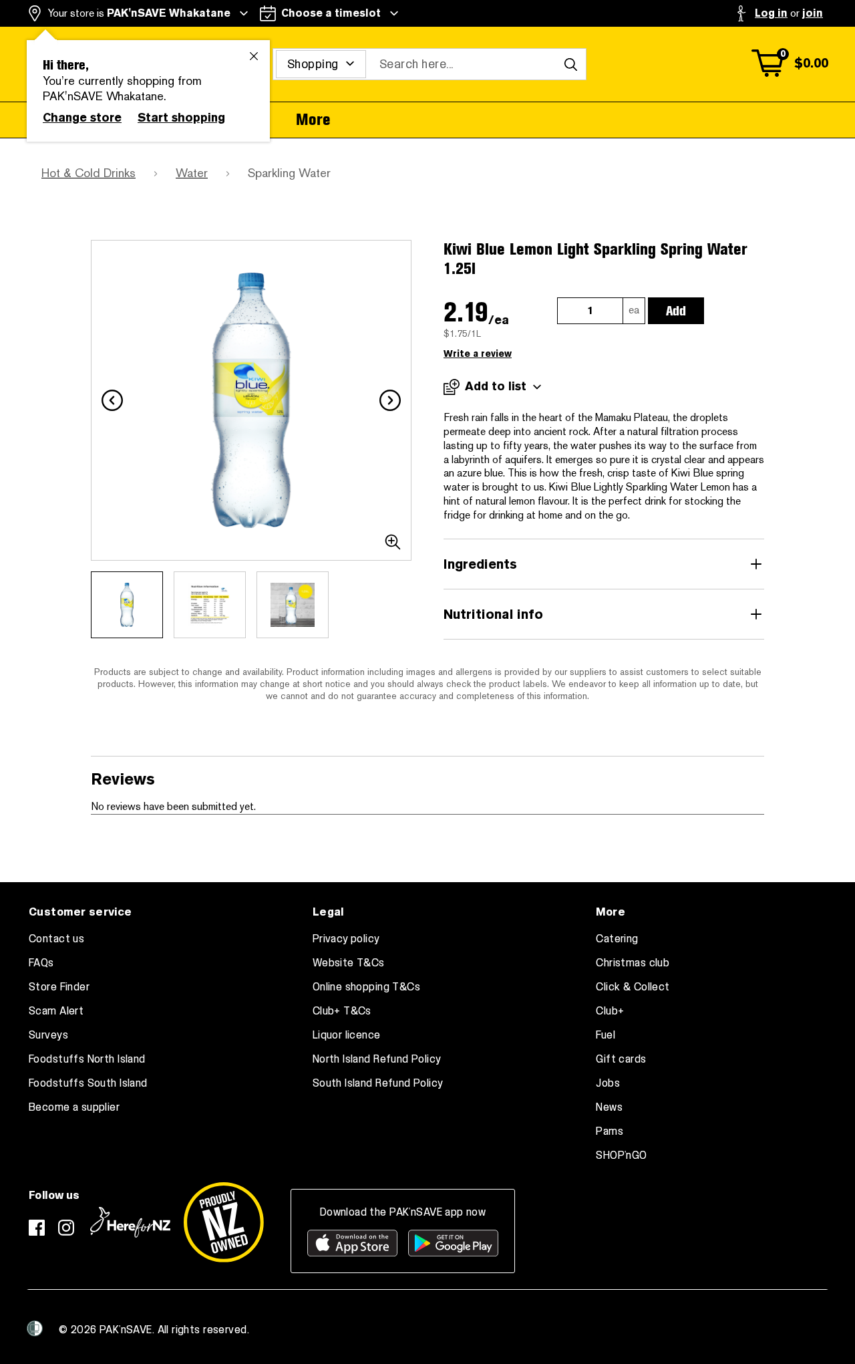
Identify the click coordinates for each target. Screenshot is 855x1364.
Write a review (478, 354)
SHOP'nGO (621, 1155)
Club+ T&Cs (342, 1011)
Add (676, 311)
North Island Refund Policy (377, 1059)
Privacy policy (346, 939)
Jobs (608, 1083)
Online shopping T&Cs (366, 987)
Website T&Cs (349, 963)
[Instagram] (66, 1228)
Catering (617, 939)
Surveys (48, 1035)
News (609, 1107)
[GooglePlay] (453, 1243)
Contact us (56, 939)
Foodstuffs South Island (88, 1083)
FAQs (41, 963)
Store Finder (59, 987)
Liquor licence (347, 1035)
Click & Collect (632, 987)
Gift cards (621, 1059)
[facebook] (37, 1228)
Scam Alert (56, 1011)
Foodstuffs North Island (87, 1059)
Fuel (605, 1035)
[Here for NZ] (130, 1222)
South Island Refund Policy (378, 1083)
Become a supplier (74, 1107)
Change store (82, 117)
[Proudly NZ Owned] (224, 1222)
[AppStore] (352, 1243)
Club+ (610, 1011)
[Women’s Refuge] (35, 1329)
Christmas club (632, 963)
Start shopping (181, 117)
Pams (609, 1131)
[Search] (570, 64)
